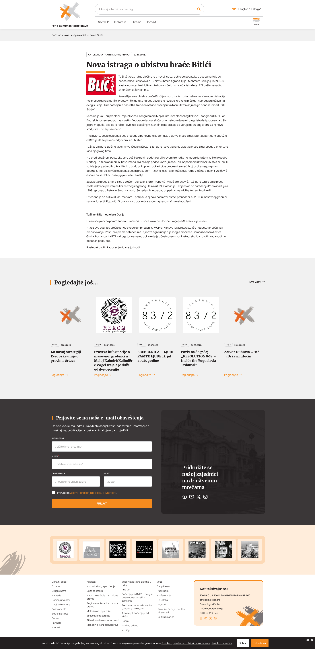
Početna (56, 35)
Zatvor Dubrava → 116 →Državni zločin (242, 354)
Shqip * (257, 9)
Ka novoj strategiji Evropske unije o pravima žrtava (66, 356)
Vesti (54, 344)
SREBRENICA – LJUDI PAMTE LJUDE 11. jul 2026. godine (155, 356)
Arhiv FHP (103, 22)
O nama (136, 22)
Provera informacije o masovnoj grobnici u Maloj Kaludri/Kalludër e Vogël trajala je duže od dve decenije (113, 360)
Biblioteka (120, 22)
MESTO (107, 473)
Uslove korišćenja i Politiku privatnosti (93, 493)
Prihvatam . (87, 493)
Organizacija (58, 473)
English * (245, 9)
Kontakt (151, 22)
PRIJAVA (101, 503)
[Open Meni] (256, 22)
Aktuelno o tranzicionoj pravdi (109, 54)
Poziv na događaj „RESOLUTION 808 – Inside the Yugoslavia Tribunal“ (198, 358)
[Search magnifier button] (199, 9)
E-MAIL (55, 456)
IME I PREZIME (58, 438)
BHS (234, 9)
